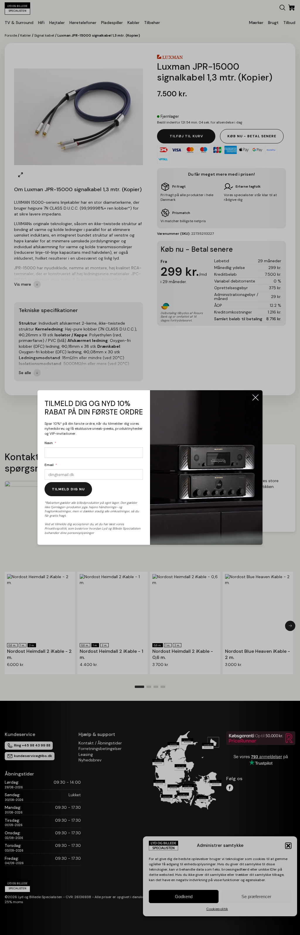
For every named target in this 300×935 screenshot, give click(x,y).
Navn (49, 443)
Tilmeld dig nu (68, 489)
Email (49, 465)
